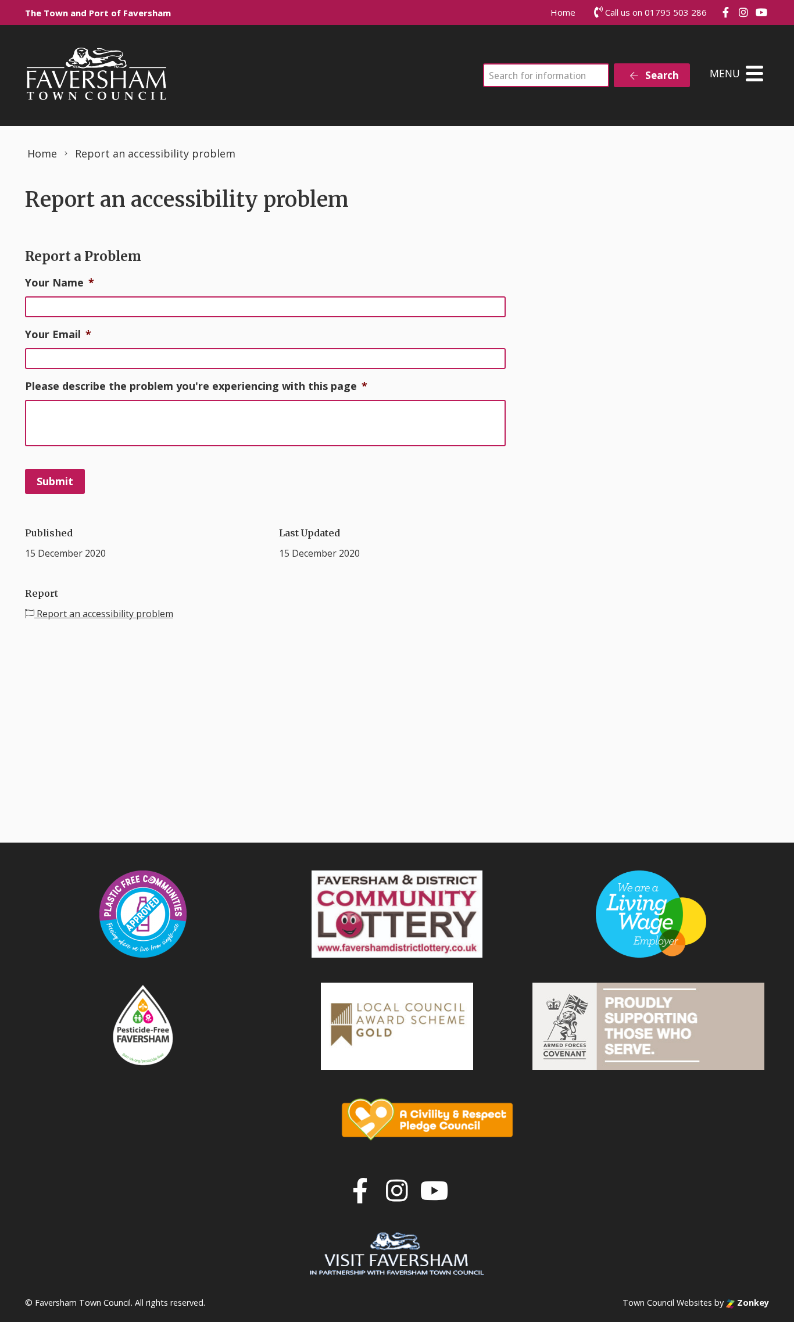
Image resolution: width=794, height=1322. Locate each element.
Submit (55, 481)
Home (562, 12)
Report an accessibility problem (103, 613)
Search (661, 75)
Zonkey (752, 1302)
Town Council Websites (667, 1302)
